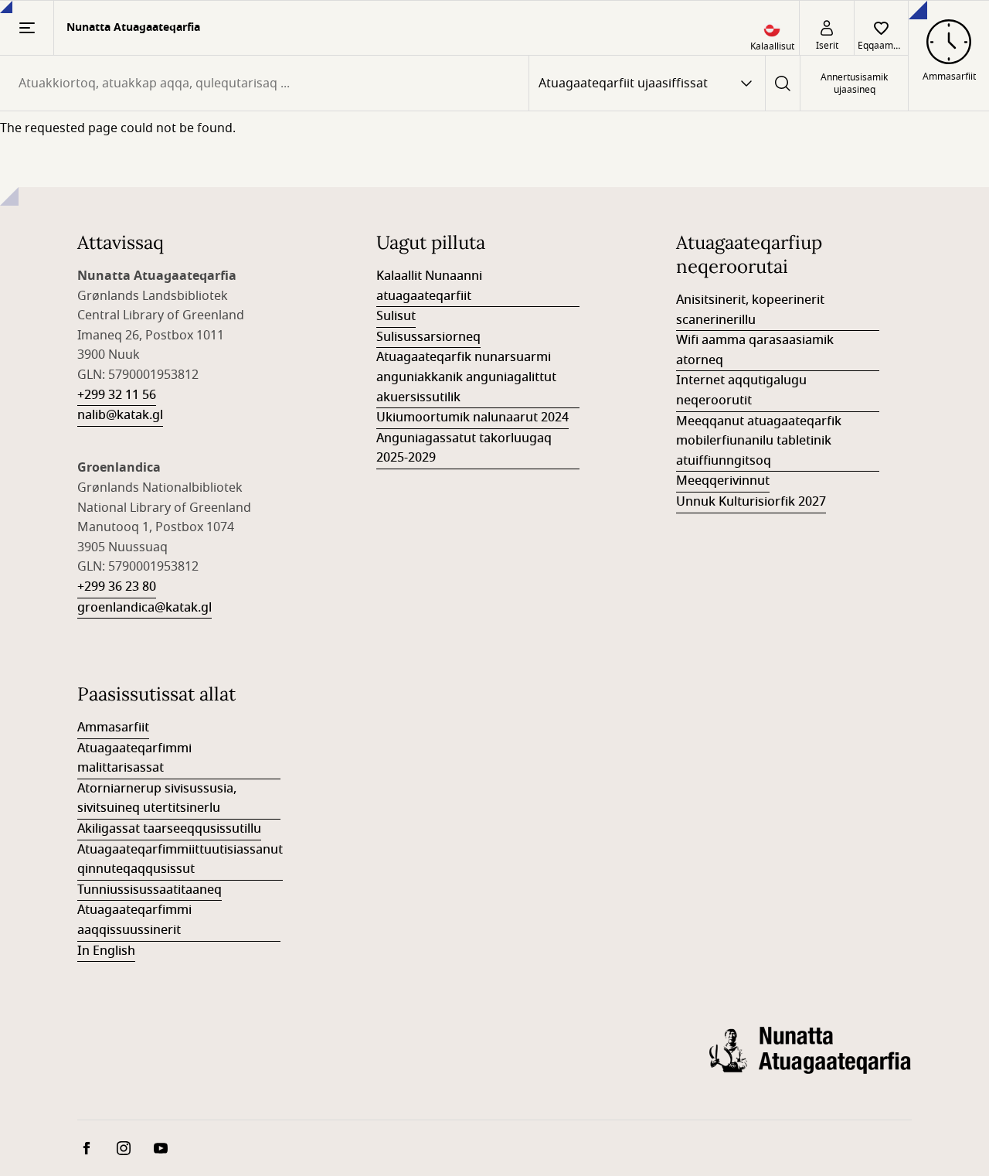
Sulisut (396, 316)
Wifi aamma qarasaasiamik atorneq (755, 350)
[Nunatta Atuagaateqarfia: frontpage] (810, 1062)
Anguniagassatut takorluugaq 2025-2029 (464, 448)
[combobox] (264, 83)
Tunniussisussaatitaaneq (149, 890)
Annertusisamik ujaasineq (854, 83)
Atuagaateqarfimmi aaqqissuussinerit (134, 920)
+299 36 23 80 (116, 587)
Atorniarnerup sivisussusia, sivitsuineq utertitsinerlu (156, 798)
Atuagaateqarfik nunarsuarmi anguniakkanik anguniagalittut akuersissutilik (466, 377)
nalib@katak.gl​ (120, 415)
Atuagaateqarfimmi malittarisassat (134, 758)
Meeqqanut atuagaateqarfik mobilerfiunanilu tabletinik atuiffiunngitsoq (758, 441)
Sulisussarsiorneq (428, 337)
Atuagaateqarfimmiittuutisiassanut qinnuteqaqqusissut (180, 859)
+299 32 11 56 (116, 395)
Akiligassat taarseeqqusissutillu (169, 829)
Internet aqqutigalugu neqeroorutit (741, 390)
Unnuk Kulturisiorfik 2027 (751, 502)
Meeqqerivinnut (723, 481)
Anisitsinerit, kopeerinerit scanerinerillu (750, 310)
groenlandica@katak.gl (144, 607)
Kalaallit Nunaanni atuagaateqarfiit (429, 286)
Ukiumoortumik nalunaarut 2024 (472, 417)
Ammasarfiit (113, 727)
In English (106, 951)
